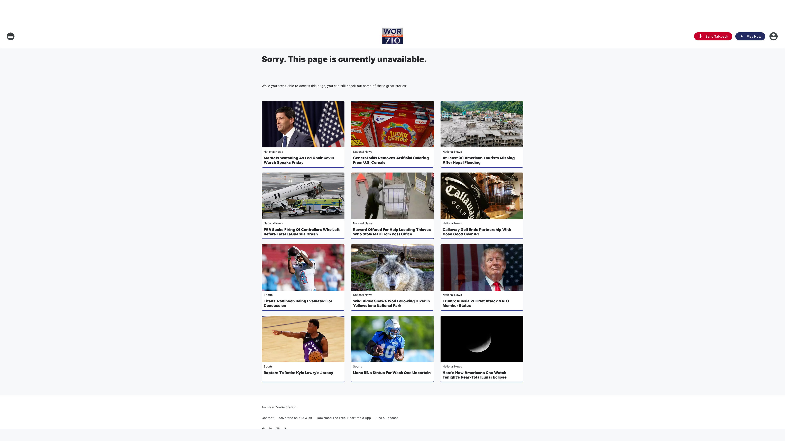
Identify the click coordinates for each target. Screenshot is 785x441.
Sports (268, 294)
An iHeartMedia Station (279, 407)
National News (273, 151)
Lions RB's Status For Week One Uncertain (392, 373)
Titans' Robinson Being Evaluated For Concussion (298, 303)
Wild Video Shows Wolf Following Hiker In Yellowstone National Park (391, 303)
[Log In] (773, 36)
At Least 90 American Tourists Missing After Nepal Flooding (479, 160)
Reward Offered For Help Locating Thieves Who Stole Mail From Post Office (392, 231)
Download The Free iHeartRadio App (344, 418)
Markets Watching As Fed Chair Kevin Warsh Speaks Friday (299, 160)
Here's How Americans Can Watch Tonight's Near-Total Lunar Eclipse (475, 375)
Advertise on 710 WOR (295, 418)
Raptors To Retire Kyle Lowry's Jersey (298, 373)
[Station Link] (392, 36)
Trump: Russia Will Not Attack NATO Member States (476, 303)
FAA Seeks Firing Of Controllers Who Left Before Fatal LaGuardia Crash (302, 231)
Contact (268, 418)
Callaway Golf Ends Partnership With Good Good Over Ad (477, 231)
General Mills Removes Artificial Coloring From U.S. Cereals (391, 160)
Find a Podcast (387, 418)
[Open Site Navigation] (11, 36)
